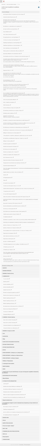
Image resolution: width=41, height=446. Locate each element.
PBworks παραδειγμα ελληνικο (8, 297)
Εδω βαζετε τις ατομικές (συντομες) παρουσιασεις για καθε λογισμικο (16, 120)
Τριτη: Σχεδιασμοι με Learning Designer (10, 48)
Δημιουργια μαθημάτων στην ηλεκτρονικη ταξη (12, 53)
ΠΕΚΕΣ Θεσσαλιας (6, 105)
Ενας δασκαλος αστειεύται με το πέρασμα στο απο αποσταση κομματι (16, 56)
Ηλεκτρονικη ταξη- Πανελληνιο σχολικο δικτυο (11, 391)
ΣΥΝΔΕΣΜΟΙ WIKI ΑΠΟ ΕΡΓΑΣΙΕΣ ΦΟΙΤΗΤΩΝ (11, 431)
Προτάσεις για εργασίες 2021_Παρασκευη (10, 154)
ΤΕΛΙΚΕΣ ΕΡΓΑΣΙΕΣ (6, 439)
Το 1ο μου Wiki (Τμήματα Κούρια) (9, 193)
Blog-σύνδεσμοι (6, 378)
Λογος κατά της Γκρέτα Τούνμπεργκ (9, 322)
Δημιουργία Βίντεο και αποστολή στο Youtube (11, 73)
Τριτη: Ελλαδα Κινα (7, 31)
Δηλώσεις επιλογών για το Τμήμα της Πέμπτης (11, 227)
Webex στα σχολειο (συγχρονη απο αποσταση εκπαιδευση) (14, 394)
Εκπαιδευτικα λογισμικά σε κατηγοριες (10, 146)
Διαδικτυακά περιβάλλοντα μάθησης (11, 4)
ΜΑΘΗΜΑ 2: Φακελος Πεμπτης (9, 317)
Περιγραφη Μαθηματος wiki (8, 314)
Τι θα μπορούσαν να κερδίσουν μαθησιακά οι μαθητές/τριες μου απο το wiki (17, 135)
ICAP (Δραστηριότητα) (7, 177)
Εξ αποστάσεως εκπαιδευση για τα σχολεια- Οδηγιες (12, 110)
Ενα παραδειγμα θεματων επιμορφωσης (10, 414)
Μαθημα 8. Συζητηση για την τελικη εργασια (11, 132)
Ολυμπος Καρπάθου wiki (7, 284)
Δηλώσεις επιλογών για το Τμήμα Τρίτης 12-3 (11, 225)
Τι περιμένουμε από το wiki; (8, 191)
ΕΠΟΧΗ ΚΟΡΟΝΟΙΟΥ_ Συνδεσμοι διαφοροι (11, 358)
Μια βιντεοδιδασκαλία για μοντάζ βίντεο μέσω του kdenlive (14, 205)
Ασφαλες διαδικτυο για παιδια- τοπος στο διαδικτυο (12, 172)
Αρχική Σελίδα (3, 4)
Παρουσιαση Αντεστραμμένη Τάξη (9, 233)
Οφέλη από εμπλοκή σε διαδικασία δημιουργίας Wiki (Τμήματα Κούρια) (16, 196)
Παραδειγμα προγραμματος (8, 409)
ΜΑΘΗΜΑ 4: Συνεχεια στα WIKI (9, 330)
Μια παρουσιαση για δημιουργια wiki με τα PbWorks (13, 306)
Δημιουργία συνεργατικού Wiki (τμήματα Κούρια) (12, 203)
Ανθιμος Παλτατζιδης (7, 258)
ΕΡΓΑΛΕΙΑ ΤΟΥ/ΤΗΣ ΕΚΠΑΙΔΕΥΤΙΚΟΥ (9, 380)
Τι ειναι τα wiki (6, 278)
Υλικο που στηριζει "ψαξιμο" (8, 425)
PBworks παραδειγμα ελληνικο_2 (9, 300)
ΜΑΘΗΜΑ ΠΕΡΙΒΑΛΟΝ (7, 270)
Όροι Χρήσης (21, 444)
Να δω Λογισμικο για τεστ (8, 157)
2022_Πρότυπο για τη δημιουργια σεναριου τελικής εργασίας (14, 211)
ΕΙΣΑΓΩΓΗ (5, 267)
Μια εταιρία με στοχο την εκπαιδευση (10, 406)
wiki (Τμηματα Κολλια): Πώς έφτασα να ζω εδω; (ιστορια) (13, 14)
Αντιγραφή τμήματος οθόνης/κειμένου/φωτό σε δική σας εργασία (15, 59)
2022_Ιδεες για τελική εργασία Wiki (9, 208)
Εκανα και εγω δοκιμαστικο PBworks (10, 308)
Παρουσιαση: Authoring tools (8, 238)
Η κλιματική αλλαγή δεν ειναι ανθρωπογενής (11, 325)
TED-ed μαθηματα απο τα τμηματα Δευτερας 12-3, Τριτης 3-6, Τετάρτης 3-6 (17, 230)
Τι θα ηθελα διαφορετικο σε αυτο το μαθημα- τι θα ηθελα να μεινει (15, 244)
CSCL (4, 333)
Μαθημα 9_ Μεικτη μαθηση (8, 141)
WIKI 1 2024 (5, 428)
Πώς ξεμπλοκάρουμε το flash (8, 80)
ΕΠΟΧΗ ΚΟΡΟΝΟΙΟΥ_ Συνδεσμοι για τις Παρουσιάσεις (13, 352)
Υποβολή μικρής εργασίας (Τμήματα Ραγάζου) (11, 214)
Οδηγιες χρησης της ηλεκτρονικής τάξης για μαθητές (13, 50)
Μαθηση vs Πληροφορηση (8, 360)
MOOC (4, 368)
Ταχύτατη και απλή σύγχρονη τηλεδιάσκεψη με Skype (13, 64)
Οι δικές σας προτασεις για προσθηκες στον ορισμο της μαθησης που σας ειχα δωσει (18, 123)
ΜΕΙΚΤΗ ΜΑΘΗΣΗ (6, 366)
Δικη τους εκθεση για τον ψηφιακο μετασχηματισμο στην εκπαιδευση (16, 412)
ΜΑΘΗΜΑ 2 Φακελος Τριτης (8, 273)
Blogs (4, 338)
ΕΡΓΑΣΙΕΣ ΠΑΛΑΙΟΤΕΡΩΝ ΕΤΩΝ (8, 347)
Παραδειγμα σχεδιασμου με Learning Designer (11, 42)
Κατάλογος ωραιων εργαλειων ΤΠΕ (9, 113)
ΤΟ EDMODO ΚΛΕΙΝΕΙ (7, 216)
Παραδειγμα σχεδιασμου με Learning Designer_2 (12, 45)
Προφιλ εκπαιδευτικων (7, 400)
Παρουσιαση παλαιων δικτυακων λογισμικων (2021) (12, 160)
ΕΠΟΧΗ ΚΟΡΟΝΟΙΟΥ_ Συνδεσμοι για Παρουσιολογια (13, 355)
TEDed (4, 180)
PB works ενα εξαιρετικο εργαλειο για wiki (11, 292)
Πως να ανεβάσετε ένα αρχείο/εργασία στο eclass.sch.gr (13, 93)
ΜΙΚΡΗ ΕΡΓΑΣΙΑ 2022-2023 (8, 423)
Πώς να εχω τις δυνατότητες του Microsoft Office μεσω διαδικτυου (15, 84)
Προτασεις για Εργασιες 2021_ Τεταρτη (10, 151)
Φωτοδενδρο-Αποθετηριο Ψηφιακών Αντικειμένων (12, 389)
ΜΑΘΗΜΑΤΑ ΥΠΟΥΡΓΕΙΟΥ (8, 115)
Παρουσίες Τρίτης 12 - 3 (7, 70)
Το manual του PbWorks (7, 311)
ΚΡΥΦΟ (4, 349)
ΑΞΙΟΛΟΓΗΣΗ (5, 336)
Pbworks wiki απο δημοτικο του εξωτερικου (11, 295)
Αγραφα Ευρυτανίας (7, 289)
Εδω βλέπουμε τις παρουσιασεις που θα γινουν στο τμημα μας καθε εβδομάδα (17, 130)
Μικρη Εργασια (6, 436)
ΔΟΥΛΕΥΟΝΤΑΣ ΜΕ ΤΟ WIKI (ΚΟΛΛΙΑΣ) (10, 375)
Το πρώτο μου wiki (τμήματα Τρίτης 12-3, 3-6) (11, 185)
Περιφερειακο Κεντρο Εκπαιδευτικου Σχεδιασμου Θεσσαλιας (14, 162)
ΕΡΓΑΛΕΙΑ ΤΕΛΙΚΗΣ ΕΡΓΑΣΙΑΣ (8, 344)
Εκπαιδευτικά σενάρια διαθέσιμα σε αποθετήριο (12, 386)
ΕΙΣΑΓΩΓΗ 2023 (6, 417)
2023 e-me (5, 433)
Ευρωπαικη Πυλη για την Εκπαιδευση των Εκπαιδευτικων (13, 397)
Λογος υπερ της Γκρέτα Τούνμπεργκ (9, 319)
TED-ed (4, 420)
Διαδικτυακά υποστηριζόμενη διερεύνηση (11, 341)
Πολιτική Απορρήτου (27, 444)
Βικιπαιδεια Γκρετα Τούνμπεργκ (9, 19)
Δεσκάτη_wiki (5, 281)
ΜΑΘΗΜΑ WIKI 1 (6, 276)
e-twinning (5, 383)
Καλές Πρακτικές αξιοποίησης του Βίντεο (10, 235)
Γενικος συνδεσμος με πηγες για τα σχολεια (11, 107)
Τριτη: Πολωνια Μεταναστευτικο (9, 34)
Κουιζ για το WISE (6, 256)
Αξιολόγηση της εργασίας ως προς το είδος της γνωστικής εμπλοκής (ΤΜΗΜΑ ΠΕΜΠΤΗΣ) (19, 219)
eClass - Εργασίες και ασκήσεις (9, 102)
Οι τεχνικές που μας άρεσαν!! (8, 183)
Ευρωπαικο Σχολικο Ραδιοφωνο (9, 165)
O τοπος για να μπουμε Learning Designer (11, 39)
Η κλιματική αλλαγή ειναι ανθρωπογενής (10, 328)
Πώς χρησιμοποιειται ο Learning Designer (11, 37)
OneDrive (5, 174)
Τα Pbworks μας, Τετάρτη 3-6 (8, 249)
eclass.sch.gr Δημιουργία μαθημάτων (10, 99)
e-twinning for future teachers (8, 363)
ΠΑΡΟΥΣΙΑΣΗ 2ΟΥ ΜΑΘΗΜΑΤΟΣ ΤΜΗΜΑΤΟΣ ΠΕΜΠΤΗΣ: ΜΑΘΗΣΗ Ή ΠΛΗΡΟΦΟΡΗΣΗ (18, 222)
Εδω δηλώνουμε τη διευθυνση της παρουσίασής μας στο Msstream (15, 127)
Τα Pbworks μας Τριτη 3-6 (8, 246)
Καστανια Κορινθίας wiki (8, 287)
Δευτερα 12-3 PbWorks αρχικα (8, 241)
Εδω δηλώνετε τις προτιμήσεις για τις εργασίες (12, 26)
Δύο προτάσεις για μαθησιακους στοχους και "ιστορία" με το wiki (15, 138)
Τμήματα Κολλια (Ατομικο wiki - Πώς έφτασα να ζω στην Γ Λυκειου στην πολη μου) (18, 188)
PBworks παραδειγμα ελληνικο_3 (9, 303)
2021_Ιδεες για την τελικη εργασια (9, 149)
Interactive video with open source (9, 17)
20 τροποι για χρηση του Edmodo (9, 143)
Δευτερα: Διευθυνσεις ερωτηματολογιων (10, 29)
